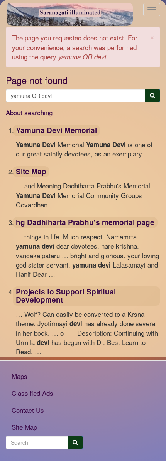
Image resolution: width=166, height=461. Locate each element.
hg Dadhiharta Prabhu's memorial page (85, 222)
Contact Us (28, 410)
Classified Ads (32, 393)
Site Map (31, 171)
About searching (29, 112)
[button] (152, 36)
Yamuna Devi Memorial (56, 130)
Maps (19, 376)
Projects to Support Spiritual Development (66, 295)
